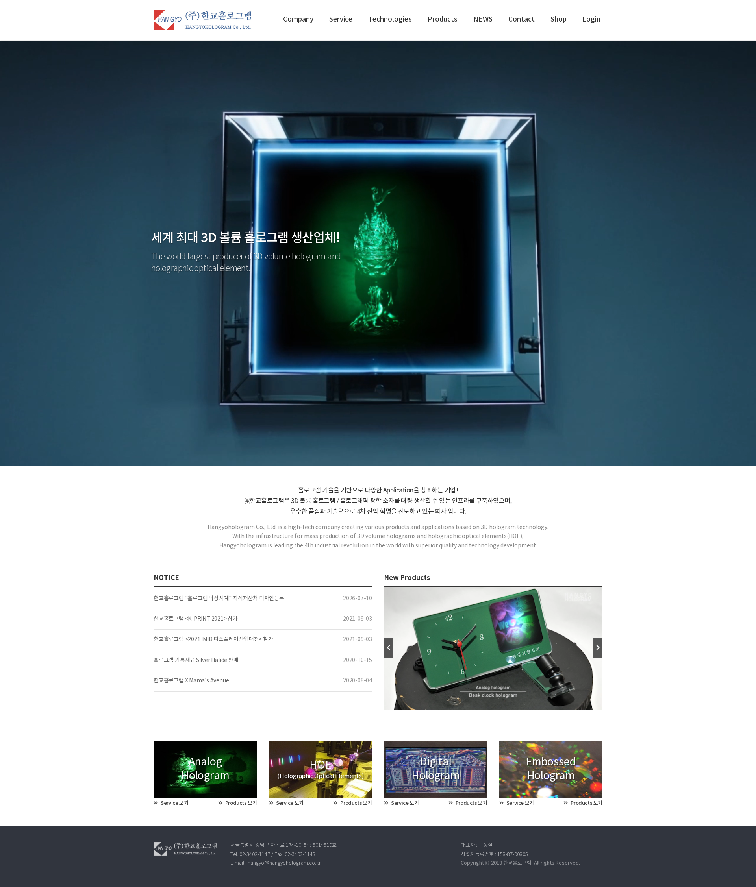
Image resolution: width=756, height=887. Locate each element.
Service (340, 20)
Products (443, 20)
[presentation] (388, 648)
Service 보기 (174, 803)
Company (298, 20)
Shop (558, 20)
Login (591, 20)
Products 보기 (240, 803)
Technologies (390, 20)
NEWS (483, 20)
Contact (521, 20)
